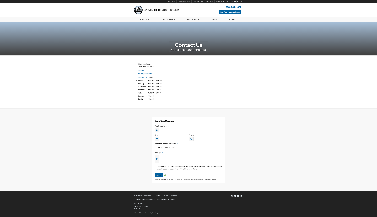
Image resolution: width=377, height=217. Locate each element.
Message (159, 153)
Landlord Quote (198, 1)
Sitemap (174, 195)
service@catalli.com (145, 74)
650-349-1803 (143, 70)
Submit (159, 175)
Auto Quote (171, 1)
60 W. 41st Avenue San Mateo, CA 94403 (141, 205)
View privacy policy (210, 179)
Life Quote (209, 1)
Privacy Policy (138, 213)
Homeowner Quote (184, 1)
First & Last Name (162, 126)
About (158, 195)
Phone (191, 135)
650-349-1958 (143, 77)
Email (156, 135)
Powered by (151, 213)
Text (173, 148)
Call (158, 148)
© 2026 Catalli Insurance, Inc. (143, 195)
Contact (165, 195)
